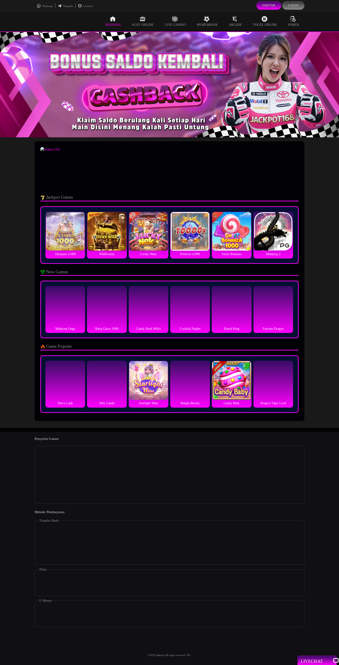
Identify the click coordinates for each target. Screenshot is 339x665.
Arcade (235, 24)
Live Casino (175, 24)
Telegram (67, 6)
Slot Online (143, 24)
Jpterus (160, 655)
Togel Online (265, 24)
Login (293, 5)
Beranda (113, 24)
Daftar (268, 5)
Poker (293, 24)
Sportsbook (207, 24)
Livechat (88, 6)
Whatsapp (47, 6)
